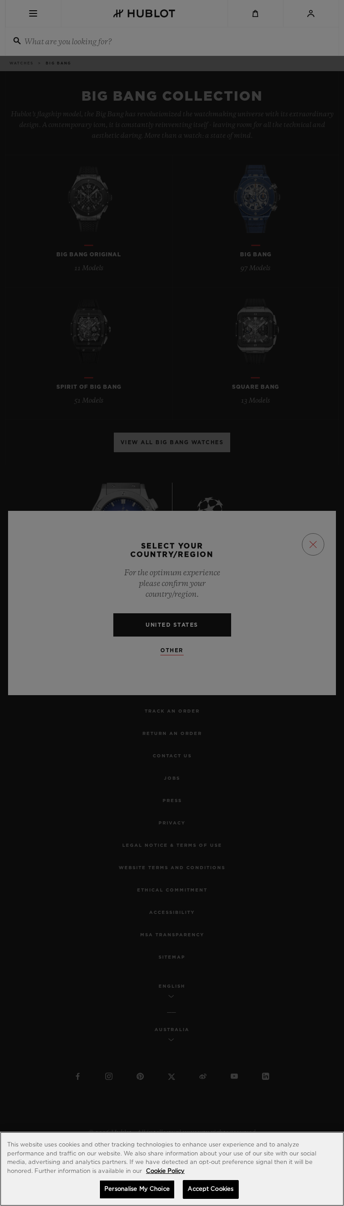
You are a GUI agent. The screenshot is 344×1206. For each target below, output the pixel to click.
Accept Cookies (210, 1189)
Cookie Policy (165, 1171)
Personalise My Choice (137, 1189)
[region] (172, 1169)
